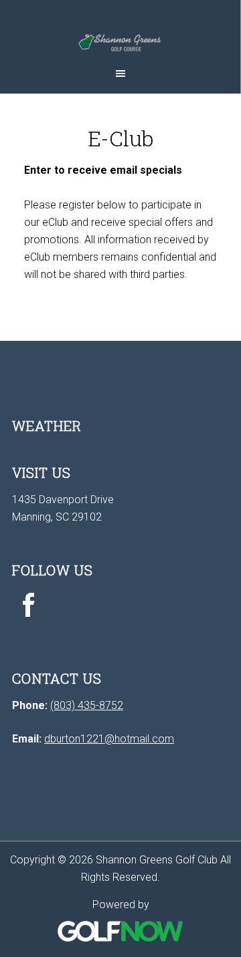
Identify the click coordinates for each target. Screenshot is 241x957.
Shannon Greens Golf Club (120, 30)
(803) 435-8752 (86, 705)
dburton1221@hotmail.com (109, 738)
